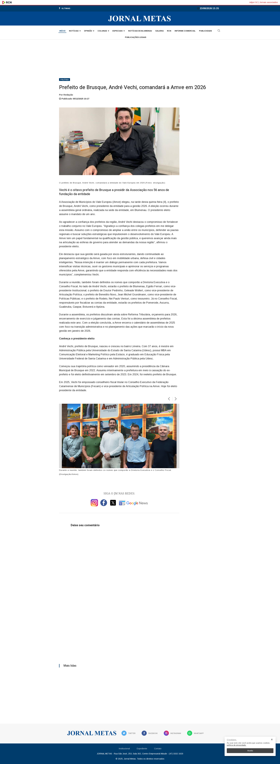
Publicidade (205, 30)
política (65, 79)
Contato (157, 748)
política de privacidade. (236, 745)
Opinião (88, 30)
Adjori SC (253, 2)
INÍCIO (62, 30)
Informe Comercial (185, 30)
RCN (169, 30)
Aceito (250, 750)
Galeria (159, 30)
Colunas (102, 30)
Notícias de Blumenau (140, 30)
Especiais (117, 30)
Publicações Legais (135, 37)
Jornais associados (269, 2)
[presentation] (169, 399)
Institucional (124, 748)
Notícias (74, 30)
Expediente (142, 748)
